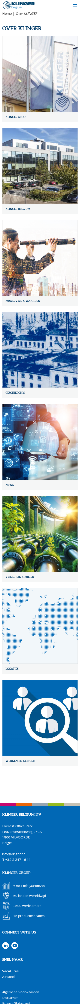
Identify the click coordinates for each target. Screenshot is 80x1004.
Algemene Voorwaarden (20, 992)
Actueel (8, 976)
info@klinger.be (14, 854)
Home (7, 13)
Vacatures (10, 971)
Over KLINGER (26, 13)
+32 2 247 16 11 (18, 859)
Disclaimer (10, 997)
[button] (75, 5)
